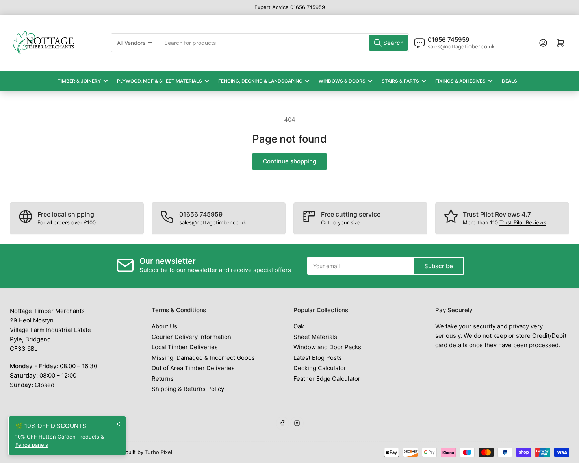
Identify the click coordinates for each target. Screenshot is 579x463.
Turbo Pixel (158, 452)
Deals (509, 81)
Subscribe (438, 266)
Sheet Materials (315, 337)
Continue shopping (289, 161)
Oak (298, 326)
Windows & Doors (342, 81)
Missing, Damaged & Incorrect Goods (203, 357)
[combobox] (283, 42)
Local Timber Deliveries (185, 347)
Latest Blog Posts (317, 357)
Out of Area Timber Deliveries (193, 368)
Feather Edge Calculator (326, 378)
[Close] (118, 424)
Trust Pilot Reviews (522, 222)
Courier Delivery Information (191, 337)
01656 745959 (449, 39)
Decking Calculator (319, 368)
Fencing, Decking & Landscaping (260, 81)
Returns (163, 378)
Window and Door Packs (327, 347)
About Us (164, 326)
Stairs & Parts (400, 81)
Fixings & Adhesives (460, 81)
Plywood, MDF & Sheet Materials (159, 81)
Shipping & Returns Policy (188, 389)
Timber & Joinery (79, 81)
